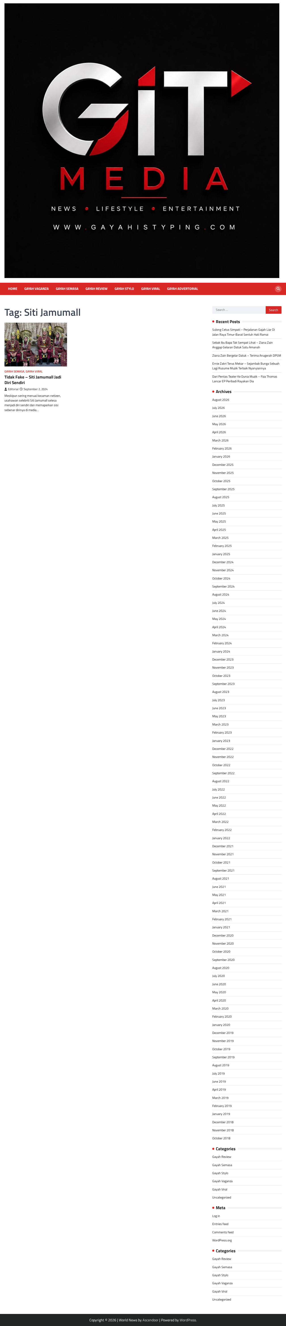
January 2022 (221, 838)
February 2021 (222, 919)
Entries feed (220, 1223)
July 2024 (218, 602)
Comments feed (222, 1232)
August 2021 (220, 878)
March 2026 (220, 440)
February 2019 (222, 1105)
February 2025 (222, 545)
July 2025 (218, 505)
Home (12, 288)
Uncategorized (221, 1197)
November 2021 (223, 854)
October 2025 (221, 481)
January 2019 (221, 1113)
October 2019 (221, 1049)
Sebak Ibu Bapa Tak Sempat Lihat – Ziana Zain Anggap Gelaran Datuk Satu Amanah (242, 345)
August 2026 (220, 399)
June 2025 (219, 513)
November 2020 (223, 943)
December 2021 (222, 846)
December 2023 (222, 659)
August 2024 (220, 594)
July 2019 (218, 1073)
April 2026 (219, 432)
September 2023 (223, 683)
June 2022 (219, 797)
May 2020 (219, 992)
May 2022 (219, 805)
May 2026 (219, 424)
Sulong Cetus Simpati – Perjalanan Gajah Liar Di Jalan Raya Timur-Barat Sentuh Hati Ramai (243, 332)
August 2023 (220, 691)
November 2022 (223, 756)
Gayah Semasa (67, 288)
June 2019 (219, 1081)
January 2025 (221, 554)
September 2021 (223, 870)
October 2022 (221, 765)
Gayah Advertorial (182, 288)
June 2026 (219, 416)
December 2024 (222, 562)
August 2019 (220, 1065)
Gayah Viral (150, 288)
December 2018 (222, 1122)
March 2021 (220, 911)
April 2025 (219, 529)
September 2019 (223, 1057)
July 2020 (218, 975)
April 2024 (219, 627)
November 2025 (223, 472)
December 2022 (222, 748)
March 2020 (220, 1008)
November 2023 (223, 667)
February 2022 (222, 829)
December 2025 (222, 464)
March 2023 (220, 724)
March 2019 (220, 1097)
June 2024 (219, 610)
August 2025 (220, 497)
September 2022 (223, 773)
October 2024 (221, 578)
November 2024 (223, 570)
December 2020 (222, 935)
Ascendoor (150, 1320)
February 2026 (222, 448)
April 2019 (219, 1089)
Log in (216, 1215)
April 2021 (219, 902)
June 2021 (219, 886)
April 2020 (219, 1000)
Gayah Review (96, 288)
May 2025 (219, 521)
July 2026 (218, 407)
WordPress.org (222, 1240)
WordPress (188, 1320)
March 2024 (220, 635)
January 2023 (221, 740)
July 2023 (218, 700)
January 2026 (221, 456)
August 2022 (220, 781)
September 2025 (223, 489)
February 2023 (222, 732)
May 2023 (219, 716)
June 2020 (219, 984)
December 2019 (222, 1032)
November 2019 (223, 1040)
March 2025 (220, 537)
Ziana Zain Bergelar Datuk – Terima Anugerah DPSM (246, 355)
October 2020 (221, 951)
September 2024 (223, 586)
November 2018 (223, 1130)
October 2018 (221, 1138)
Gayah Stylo (124, 288)
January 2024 (221, 651)
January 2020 (221, 1024)
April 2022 (219, 813)
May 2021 (219, 894)
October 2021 (221, 862)
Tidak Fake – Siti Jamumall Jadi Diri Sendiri (32, 380)
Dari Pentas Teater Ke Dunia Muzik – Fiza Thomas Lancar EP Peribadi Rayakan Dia (244, 379)
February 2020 (222, 1016)
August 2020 (220, 967)
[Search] (278, 289)
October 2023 (221, 675)
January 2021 (221, 927)
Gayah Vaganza (36, 288)
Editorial (13, 389)
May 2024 (219, 618)
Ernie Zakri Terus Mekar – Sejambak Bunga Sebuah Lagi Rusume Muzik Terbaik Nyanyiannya (246, 366)
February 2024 (222, 643)
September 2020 (223, 959)
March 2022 (220, 821)
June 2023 (219, 708)
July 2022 (218, 789)
